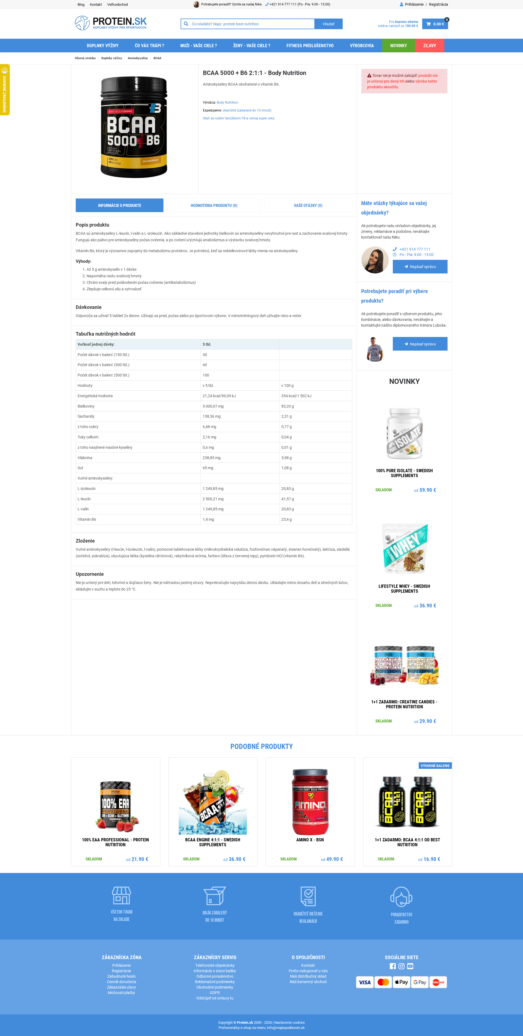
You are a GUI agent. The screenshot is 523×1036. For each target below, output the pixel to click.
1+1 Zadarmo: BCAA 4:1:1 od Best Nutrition (407, 842)
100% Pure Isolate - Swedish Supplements (404, 473)
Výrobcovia (362, 45)
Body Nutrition (227, 102)
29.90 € (427, 720)
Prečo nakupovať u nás (308, 970)
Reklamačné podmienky (215, 981)
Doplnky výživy (102, 45)
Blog (81, 4)
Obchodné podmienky (214, 987)
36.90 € (427, 605)
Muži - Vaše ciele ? (198, 45)
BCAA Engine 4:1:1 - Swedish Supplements (212, 842)
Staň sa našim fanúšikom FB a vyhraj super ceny (239, 118)
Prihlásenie (414, 4)
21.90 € (140, 858)
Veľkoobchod (117, 4)
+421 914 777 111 (283, 4)
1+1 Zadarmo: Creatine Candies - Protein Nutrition (404, 704)
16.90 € (432, 858)
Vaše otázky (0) (308, 205)
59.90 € (427, 489)
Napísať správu (423, 266)
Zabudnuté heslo (121, 976)
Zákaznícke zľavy (121, 987)
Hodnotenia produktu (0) (214, 205)
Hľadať (329, 23)
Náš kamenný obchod (308, 981)
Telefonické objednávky (215, 965)
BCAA (157, 58)
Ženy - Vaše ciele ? (251, 45)
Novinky (398, 45)
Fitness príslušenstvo (310, 45)
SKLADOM (383, 489)
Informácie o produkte (119, 205)
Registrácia (438, 4)
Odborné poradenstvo (214, 976)
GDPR (215, 992)
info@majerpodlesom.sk (286, 1027)
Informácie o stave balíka (215, 970)
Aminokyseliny (138, 58)
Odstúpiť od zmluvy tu (214, 998)
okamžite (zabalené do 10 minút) (247, 110)
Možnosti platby (121, 992)
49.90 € (334, 858)
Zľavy (429, 45)
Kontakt (96, 4)
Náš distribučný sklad (308, 976)
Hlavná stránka (85, 58)
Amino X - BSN (310, 839)
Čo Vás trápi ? (149, 45)
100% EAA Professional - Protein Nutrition (115, 842)
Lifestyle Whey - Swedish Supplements (404, 588)
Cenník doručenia (121, 981)
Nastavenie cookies (289, 1022)
